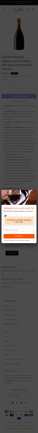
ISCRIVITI (19, 236)
